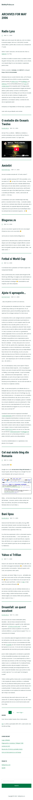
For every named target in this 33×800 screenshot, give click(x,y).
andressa (4, 84)
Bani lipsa (8, 514)
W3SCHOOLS (8, 429)
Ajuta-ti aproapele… (14, 293)
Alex (23, 582)
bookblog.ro (24, 81)
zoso (25, 84)
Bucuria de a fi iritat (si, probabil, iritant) (12, 749)
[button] (30, 4)
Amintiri (7, 165)
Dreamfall (8, 644)
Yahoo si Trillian (11, 555)
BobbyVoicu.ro (8, 4)
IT (2, 35)
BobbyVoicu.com (6, 765)
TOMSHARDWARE (6, 416)
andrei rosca (14, 81)
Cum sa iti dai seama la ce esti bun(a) (11, 752)
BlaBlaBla (5, 128)
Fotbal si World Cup (13, 259)
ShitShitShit (6, 297)
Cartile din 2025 (6, 746)
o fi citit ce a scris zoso (14, 626)
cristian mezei (5, 86)
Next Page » (20, 713)
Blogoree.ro (9, 220)
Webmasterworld (15, 431)
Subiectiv (4, 54)
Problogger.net (25, 431)
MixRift (3, 768)
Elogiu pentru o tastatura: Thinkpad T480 (12, 743)
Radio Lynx (8, 31)
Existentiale (6, 169)
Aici (2, 724)
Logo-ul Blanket (6, 740)
